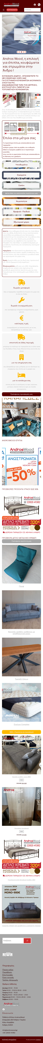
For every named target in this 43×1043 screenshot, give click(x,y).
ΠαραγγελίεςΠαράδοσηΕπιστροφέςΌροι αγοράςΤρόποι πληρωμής (10, 975)
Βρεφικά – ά (21, 212)
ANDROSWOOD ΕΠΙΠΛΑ (12, 440)
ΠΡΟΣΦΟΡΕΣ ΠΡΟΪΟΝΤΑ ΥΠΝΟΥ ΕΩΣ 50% (20, 489)
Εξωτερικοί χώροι (21, 222)
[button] (26, 34)
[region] (21, 34)
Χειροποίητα (21, 201)
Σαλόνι (21, 185)
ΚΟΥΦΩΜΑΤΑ (12, 10)
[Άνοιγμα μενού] (3, 10)
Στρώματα (21, 175)
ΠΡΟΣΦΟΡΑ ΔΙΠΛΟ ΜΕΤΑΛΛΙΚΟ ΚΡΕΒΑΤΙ (19, 538)
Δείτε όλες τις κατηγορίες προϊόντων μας (21, 193)
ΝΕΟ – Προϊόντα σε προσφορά (22, 732)
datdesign (38, 1039)
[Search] (27, 940)
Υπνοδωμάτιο (22, 165)
